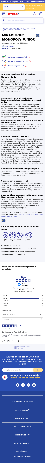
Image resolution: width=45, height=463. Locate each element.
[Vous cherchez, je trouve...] (4, 20)
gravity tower (12, 216)
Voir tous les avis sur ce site (23, 292)
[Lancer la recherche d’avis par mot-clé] (41, 319)
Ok (38, 370)
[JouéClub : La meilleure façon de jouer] (13, 16)
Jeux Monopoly (24, 214)
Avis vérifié (7, 328)
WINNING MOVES (8, 43)
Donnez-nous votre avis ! (22, 456)
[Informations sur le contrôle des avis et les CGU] (33, 288)
